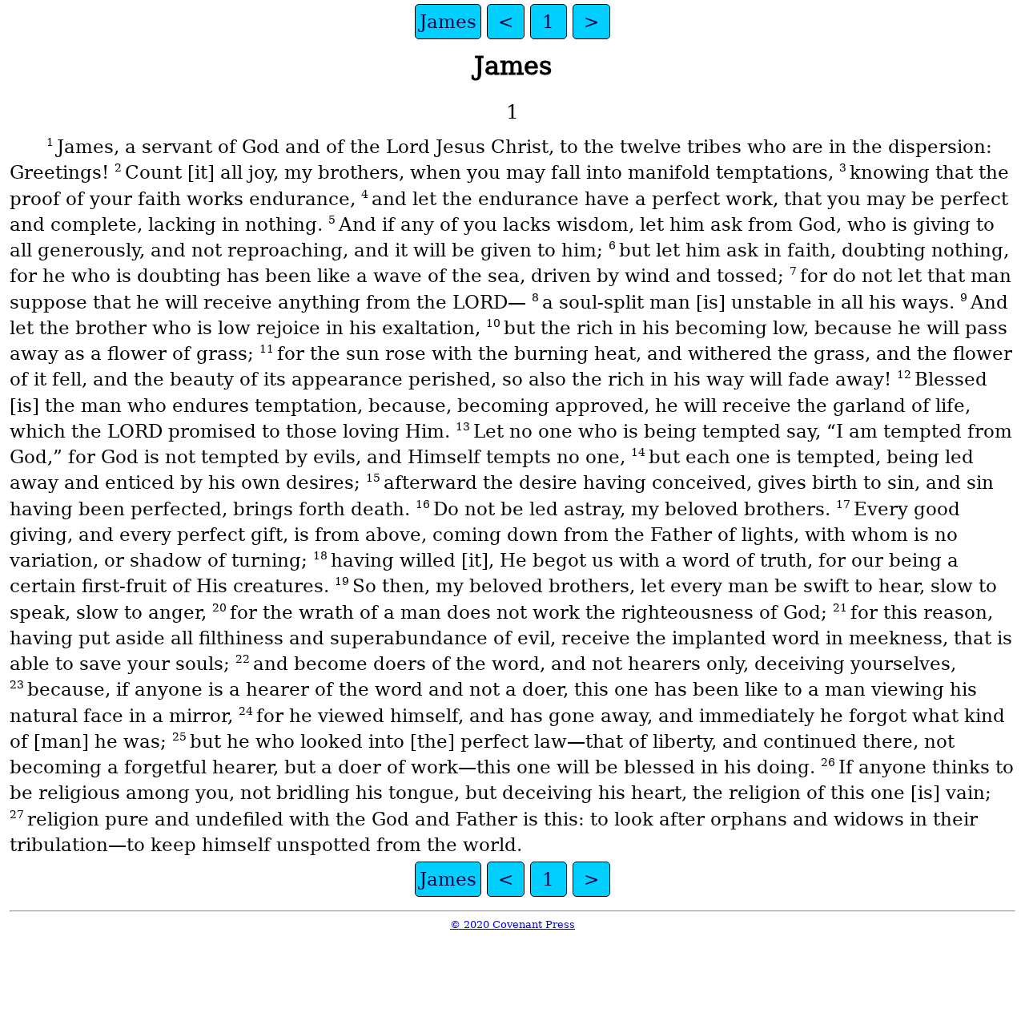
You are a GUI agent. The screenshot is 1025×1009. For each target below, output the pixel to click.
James (448, 21)
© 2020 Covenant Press (512, 924)
